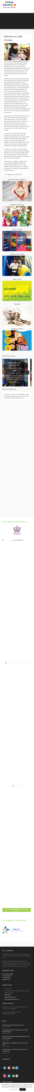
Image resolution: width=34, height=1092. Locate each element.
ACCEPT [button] (22, 1089)
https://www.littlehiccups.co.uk (11, 999)
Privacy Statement (6, 975)
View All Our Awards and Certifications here (16, 910)
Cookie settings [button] (14, 1089)
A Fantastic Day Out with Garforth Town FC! (13, 1025)
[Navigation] (17, 11)
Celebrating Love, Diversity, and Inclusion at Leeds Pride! (15, 1043)
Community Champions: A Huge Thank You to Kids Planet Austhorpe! (15, 1030)
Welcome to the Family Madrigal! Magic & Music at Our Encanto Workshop (16, 1037)
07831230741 (7, 994)
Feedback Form (6, 979)
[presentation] (7, 373)
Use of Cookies (6, 977)
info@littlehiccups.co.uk (10, 997)
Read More (21, 382)
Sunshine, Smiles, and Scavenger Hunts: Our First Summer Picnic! (15, 1050)
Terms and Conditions (7, 974)
